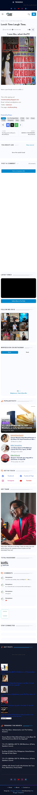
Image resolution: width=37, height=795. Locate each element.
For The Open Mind (13, 118)
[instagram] (22, 8)
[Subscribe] (34, 14)
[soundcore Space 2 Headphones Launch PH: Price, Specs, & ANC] (5, 448)
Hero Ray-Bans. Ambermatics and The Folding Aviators (17, 731)
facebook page (29, 476)
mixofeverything (12, 107)
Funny (32, 118)
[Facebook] (8, 125)
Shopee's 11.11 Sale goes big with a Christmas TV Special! (22, 458)
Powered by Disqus (6, 115)
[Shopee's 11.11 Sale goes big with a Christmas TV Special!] (5, 458)
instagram (11, 480)
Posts (9, 352)
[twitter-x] (15, 8)
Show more (29, 145)
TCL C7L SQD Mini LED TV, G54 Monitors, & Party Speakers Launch (18, 745)
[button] (29, 14)
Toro (6, 21)
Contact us (26, 787)
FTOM (22, 118)
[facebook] (11, 8)
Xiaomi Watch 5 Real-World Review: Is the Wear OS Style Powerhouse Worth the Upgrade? (23, 438)
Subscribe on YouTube (18, 301)
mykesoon (9, 104)
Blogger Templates (16, 791)
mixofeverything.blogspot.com (10, 99)
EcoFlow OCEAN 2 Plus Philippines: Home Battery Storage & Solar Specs (18, 752)
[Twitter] (12, 125)
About (17, 787)
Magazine (10, 120)
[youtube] (18, 8)
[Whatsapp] (16, 125)
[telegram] (25, 8)
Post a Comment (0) (19, 171)
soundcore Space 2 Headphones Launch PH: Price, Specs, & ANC (21, 448)
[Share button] (20, 125)
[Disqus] (18, 198)
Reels (27, 352)
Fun (27, 118)
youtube (28, 480)
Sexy (17, 120)
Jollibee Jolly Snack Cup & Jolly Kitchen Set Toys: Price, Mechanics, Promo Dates (18, 766)
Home (2, 21)
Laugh (3, 120)
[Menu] (2, 14)
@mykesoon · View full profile (18, 393)
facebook (11, 476)
